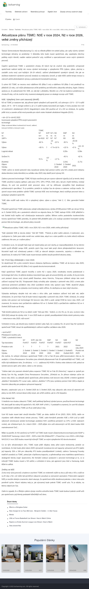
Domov (11, 29)
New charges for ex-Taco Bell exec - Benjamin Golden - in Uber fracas (33, 511)
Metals (11, 514)
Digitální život (52, 12)
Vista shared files (15, 525)
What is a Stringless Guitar (18, 507)
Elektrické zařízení (21, 12)
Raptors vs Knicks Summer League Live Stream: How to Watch (30, 522)
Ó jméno (8, 19)
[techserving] (11, 3)
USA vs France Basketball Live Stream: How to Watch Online (30, 518)
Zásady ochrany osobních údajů (71, 12)
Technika (8, 12)
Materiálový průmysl (37, 12)
